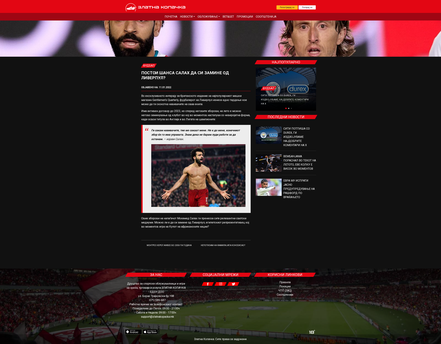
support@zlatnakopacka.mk (157, 316)
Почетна (171, 16)
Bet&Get (228, 16)
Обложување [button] (208, 16)
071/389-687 (157, 300)
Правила (285, 282)
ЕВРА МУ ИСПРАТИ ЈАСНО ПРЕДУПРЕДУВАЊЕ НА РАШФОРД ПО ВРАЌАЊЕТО (299, 189)
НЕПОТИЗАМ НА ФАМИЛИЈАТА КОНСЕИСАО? (223, 245)
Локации (285, 286)
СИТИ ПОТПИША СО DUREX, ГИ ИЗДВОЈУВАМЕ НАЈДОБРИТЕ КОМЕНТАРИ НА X (285, 99)
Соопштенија (266, 16)
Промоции (245, 16)
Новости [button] (186, 16)
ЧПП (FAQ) (285, 290)
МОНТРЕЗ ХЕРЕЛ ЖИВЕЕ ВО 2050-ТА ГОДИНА (169, 245)
